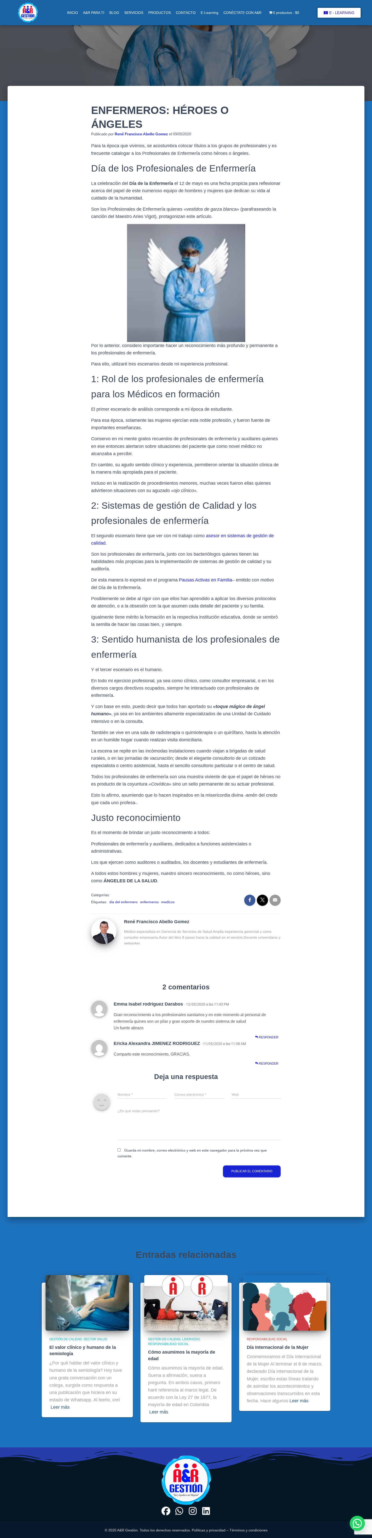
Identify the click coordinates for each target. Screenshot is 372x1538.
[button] (357, 1523)
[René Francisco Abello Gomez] (103, 931)
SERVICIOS (133, 13)
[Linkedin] (206, 1511)
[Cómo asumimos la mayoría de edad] (186, 1302)
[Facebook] (165, 1511)
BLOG (114, 13)
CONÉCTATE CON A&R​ (242, 13)
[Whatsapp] (179, 1511)
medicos (168, 902)
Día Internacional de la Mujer (277, 1347)
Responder (268, 1037)
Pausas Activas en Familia (205, 579)
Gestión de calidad (65, 1339)
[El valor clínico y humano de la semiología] (87, 1302)
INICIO (72, 13)
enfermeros (149, 902)
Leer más (60, 1407)
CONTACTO (186, 13)
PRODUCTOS (159, 13)
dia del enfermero (123, 902)
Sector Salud (95, 1339)
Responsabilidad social (168, 1344)
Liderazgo (191, 1339)
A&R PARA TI (93, 13)
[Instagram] (192, 1511)
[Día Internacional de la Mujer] (284, 1302)
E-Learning (209, 13)
